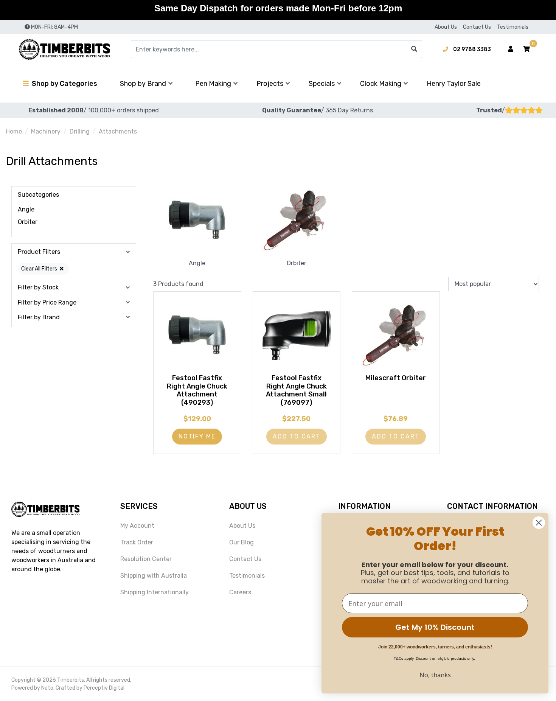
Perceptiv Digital (104, 688)
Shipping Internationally (154, 592)
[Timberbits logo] (64, 49)
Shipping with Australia (153, 575)
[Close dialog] (538, 522)
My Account (137, 525)
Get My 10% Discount (435, 627)
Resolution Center (146, 559)
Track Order (136, 542)
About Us (446, 27)
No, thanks (435, 675)
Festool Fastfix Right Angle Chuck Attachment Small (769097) (296, 390)
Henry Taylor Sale (454, 83)
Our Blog (241, 542)
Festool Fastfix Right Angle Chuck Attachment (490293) (197, 390)
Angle (26, 209)
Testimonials (512, 27)
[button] (526, 49)
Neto (47, 688)
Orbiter (27, 221)
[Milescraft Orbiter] (395, 335)
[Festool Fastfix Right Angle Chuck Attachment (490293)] (197, 335)
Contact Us (477, 27)
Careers (240, 592)
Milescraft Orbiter (395, 378)
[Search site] (414, 49)
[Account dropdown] (510, 49)
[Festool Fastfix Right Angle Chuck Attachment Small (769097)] (296, 335)
